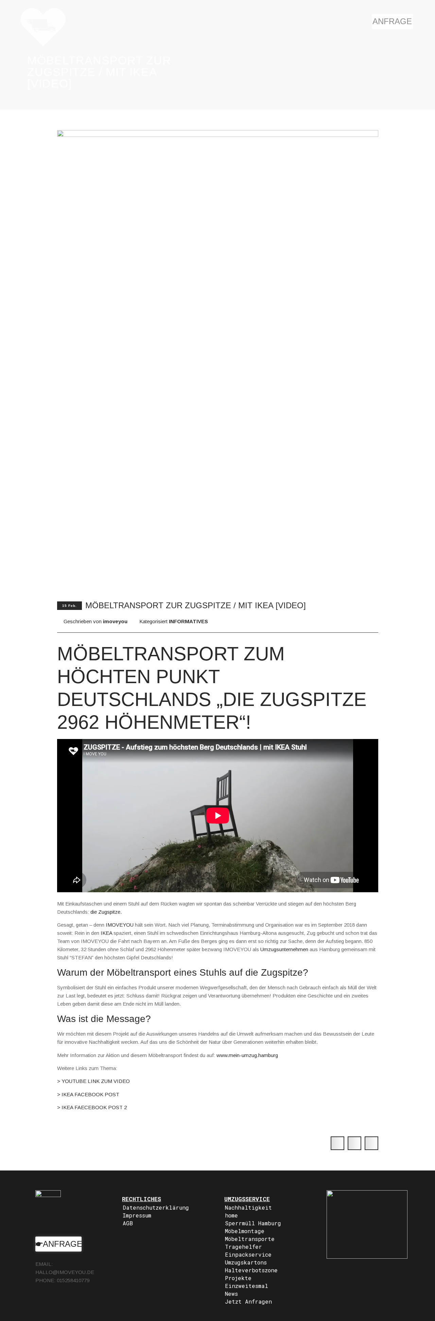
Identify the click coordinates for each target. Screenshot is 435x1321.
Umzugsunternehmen (284, 949)
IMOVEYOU (120, 925)
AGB (128, 1223)
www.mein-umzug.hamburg (247, 1055)
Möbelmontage (244, 1230)
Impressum (137, 1215)
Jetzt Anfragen (248, 1301)
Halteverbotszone (251, 1270)
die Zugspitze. (106, 912)
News (231, 1293)
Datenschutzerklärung (156, 1207)
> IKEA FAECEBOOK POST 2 (92, 1107)
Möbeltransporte (250, 1238)
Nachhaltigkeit (248, 1207)
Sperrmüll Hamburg (253, 1223)
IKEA (106, 933)
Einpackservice (248, 1254)
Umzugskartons (246, 1262)
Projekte (238, 1277)
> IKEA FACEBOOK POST (88, 1094)
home (231, 1215)
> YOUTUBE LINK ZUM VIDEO (93, 1081)
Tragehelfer (243, 1246)
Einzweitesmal (246, 1285)
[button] (337, 1143)
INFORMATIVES (188, 621)
